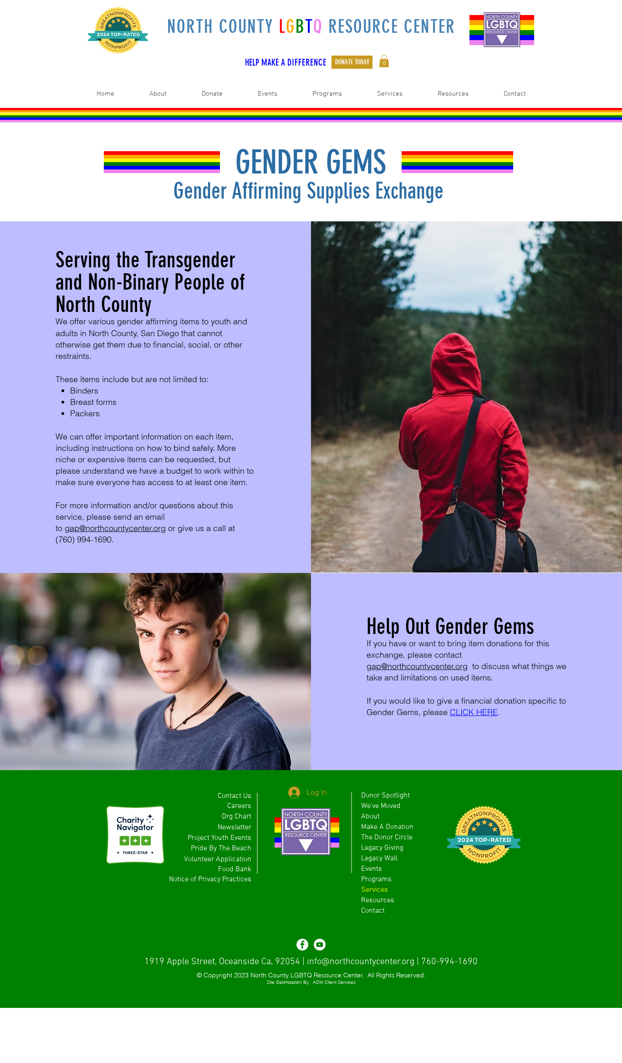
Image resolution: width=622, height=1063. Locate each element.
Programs (376, 879)
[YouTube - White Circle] (320, 945)
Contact (373, 910)
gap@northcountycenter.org (115, 528)
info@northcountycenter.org (360, 961)
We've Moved (381, 806)
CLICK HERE (474, 712)
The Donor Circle (387, 837)
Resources (377, 900)
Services (374, 889)
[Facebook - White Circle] (302, 945)
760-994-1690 (449, 961)
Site (271, 982)
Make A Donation (387, 827)
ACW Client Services (334, 982)
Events (371, 869)
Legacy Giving (382, 848)
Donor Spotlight (385, 795)
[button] (384, 61)
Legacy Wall (379, 858)
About (370, 816)
